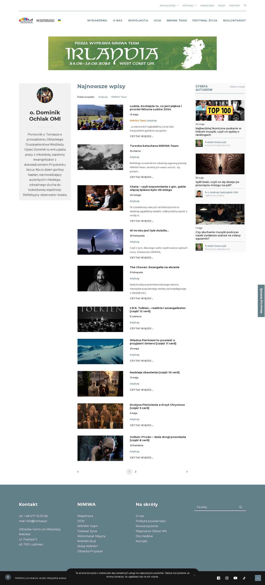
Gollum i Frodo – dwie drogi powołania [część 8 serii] (158, 438)
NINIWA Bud (207, 5)
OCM (157, 20)
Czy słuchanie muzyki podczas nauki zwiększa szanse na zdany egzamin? (218, 235)
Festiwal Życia (205, 20)
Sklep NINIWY (87, 546)
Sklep (221, 5)
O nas (140, 516)
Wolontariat (234, 20)
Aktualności (168, 5)
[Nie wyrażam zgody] (194, 575)
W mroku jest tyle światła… (149, 230)
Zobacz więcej (237, 86)
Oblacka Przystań (90, 551)
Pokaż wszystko (85, 97)
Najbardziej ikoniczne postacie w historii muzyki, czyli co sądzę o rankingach (218, 131)
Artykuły (188, 5)
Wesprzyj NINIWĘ (261, 300)
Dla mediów (144, 536)
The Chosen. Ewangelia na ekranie (154, 267)
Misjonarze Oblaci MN (151, 531)
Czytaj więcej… (141, 136)
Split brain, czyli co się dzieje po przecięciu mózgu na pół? (217, 183)
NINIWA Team (177, 20)
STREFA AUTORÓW (204, 88)
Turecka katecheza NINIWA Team (154, 145)
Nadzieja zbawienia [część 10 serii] (155, 372)
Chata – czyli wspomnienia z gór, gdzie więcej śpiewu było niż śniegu (158, 188)
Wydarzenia (97, 20)
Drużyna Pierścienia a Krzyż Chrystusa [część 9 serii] (157, 406)
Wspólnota (138, 20)
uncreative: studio (35, 578)
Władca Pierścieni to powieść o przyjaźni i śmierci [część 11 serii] (153, 341)
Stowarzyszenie (147, 526)
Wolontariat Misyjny (91, 536)
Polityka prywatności (151, 521)
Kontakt (234, 5)
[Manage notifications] (8, 577)
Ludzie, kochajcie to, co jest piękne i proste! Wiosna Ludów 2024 (156, 107)
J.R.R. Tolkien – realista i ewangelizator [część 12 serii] (158, 309)
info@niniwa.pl (36, 521)
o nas (118, 20)
